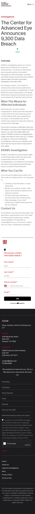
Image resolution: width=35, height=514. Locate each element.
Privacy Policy (23, 438)
